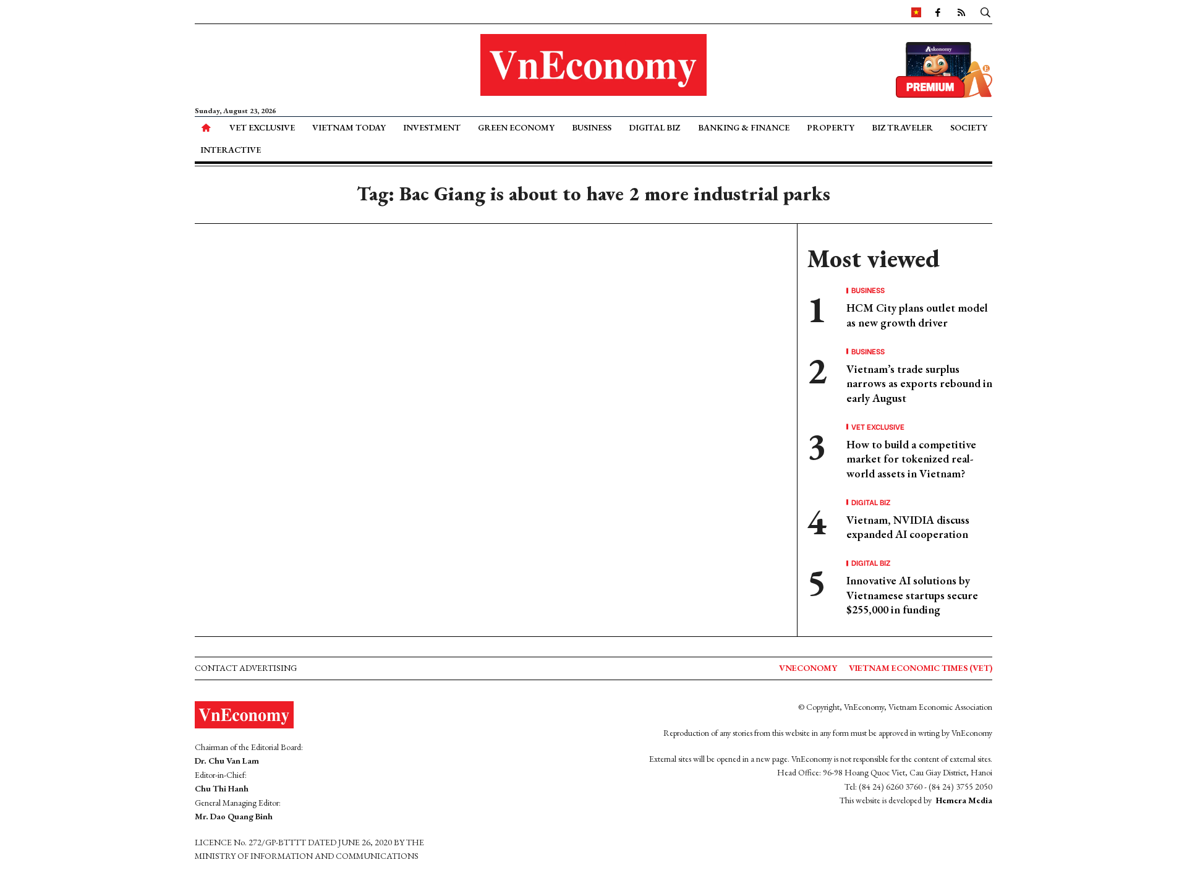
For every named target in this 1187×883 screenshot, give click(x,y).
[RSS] (961, 12)
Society (968, 127)
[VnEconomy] (916, 11)
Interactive (230, 149)
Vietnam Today (349, 127)
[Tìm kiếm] (985, 12)
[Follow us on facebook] (938, 12)
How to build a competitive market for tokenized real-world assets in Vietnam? (911, 458)
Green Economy (516, 127)
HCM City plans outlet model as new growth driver (917, 315)
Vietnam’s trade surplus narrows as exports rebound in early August (919, 383)
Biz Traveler (902, 127)
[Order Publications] (944, 68)
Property (830, 127)
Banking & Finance (743, 127)
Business (591, 127)
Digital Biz (654, 127)
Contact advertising (246, 667)
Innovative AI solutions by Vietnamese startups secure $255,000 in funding (912, 594)
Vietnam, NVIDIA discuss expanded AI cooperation (907, 527)
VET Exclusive (262, 127)
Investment (432, 127)
